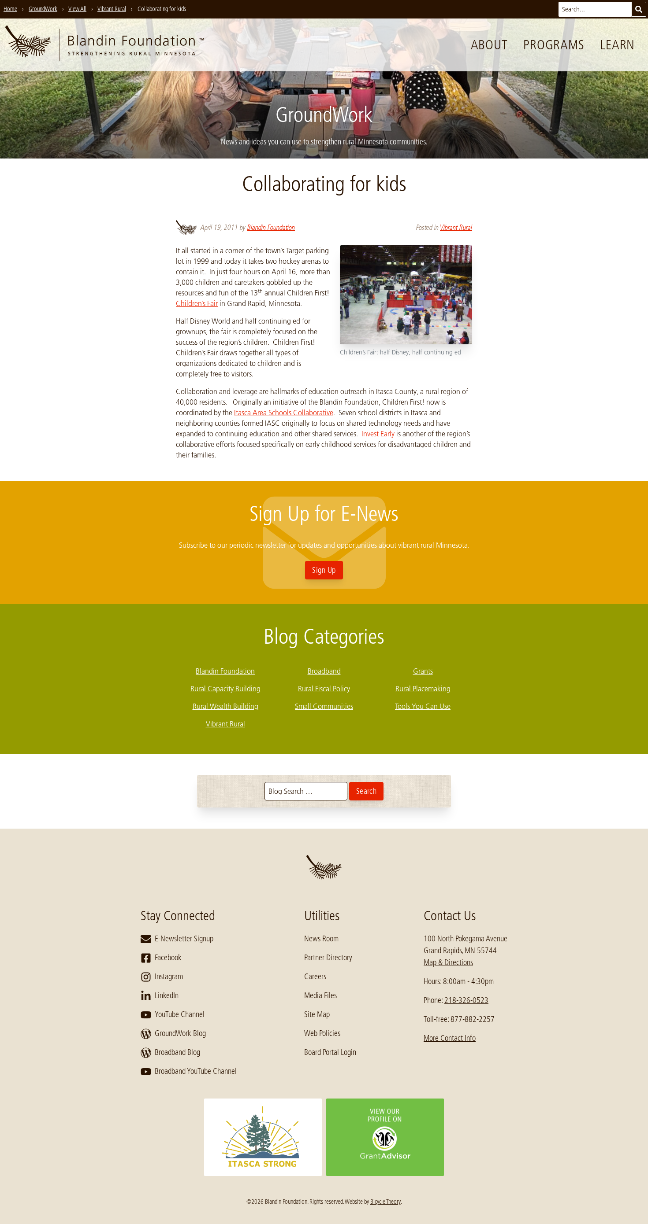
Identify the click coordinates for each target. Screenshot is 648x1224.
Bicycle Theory (385, 1202)
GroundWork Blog (180, 1033)
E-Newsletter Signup (184, 939)
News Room (321, 939)
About (489, 45)
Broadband (324, 671)
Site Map (317, 1014)
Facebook (168, 957)
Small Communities (324, 706)
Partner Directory (328, 957)
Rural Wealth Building (225, 706)
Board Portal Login (330, 1052)
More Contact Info (450, 1038)
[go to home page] (104, 45)
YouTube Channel (180, 1014)
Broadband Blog (177, 1052)
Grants (423, 671)
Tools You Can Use (423, 706)
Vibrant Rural (456, 227)
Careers (315, 976)
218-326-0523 (466, 1000)
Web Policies (322, 1033)
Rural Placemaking (423, 688)
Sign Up (323, 570)
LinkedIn (167, 995)
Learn (617, 45)
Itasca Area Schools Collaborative (283, 412)
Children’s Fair (197, 303)
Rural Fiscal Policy (324, 688)
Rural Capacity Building (225, 688)
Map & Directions (448, 962)
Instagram (169, 976)
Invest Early (378, 433)
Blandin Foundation (271, 227)
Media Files (320, 995)
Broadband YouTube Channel (196, 1071)
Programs (553, 45)
